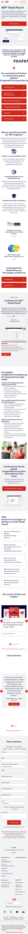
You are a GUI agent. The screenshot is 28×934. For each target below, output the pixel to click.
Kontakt (23, 1)
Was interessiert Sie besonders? (9, 764)
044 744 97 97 (20, 827)
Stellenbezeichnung (6, 776)
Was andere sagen (6, 882)
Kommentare (4, 812)
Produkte (3, 876)
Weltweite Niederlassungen (13, 906)
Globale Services (8, 285)
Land (2, 801)
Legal (20, 917)
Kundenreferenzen (21, 857)
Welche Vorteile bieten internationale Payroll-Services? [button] (11, 582)
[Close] (26, 923)
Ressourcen (4, 880)
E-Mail (3, 770)
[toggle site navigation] (2, 2)
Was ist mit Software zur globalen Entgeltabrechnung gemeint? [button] (12, 534)
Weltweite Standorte (18, 885)
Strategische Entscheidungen (12, 107)
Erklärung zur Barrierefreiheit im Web (13, 919)
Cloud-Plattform (8, 279)
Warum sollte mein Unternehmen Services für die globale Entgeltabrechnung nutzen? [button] (13, 548)
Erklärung (6, 354)
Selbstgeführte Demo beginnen (14, 488)
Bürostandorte (19, 882)
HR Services (4, 871)
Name (2, 758)
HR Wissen (4, 868)
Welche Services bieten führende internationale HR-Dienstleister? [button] (11, 571)
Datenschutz (13, 917)
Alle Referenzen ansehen (13, 730)
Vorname (3, 752)
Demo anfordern (14, 23)
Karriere (18, 889)
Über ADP (18, 880)
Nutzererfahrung (8, 118)
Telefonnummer (5, 782)
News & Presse (19, 891)
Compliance (7, 113)
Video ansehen (14, 704)
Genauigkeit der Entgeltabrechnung (9, 94)
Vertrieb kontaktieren (14, 850)
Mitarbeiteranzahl (6, 794)
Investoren (18, 894)
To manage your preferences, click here (14, 932)
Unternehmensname (6, 788)
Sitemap (6, 917)
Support (14, 852)
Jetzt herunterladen (8, 633)
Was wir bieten (5, 857)
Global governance (9, 87)
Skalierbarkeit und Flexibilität (12, 101)
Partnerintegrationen (7, 873)
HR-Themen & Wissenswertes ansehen (13, 649)
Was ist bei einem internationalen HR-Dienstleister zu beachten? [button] (12, 560)
